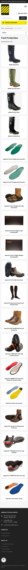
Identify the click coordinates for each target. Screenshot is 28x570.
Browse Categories (11, 22)
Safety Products (6, 533)
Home (2, 28)
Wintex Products (9, 28)
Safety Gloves (5, 535)
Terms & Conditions (7, 551)
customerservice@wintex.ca (11, 525)
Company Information (8, 544)
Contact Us (5, 546)
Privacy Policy (5, 549)
